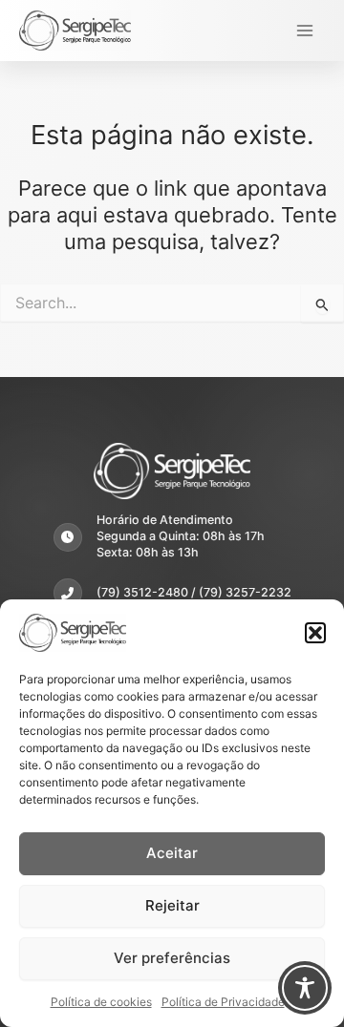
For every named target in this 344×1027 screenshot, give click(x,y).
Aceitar (172, 853)
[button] (315, 632)
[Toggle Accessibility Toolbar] (305, 988)
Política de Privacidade (223, 1002)
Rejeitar (172, 905)
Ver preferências (172, 958)
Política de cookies (101, 1002)
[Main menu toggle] (305, 30)
